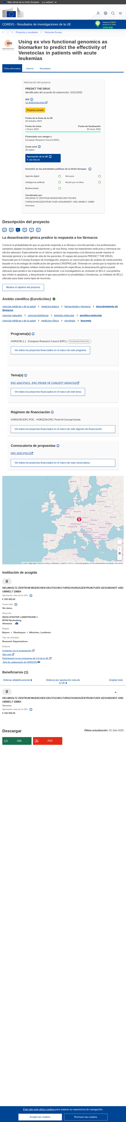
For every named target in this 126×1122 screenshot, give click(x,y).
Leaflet (25, 563)
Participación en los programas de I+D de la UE (41, 658)
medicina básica (50, 306)
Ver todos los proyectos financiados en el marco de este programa (50, 350)
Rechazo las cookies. (86, 1117)
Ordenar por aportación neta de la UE (63, 681)
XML (19, 741)
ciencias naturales (12, 315)
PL (38, 230)
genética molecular (91, 315)
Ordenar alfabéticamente (17, 680)
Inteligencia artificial (34, 182)
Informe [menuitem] (30, 68)
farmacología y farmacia (78, 306)
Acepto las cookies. (40, 1117)
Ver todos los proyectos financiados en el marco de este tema (48, 391)
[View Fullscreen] (119, 541)
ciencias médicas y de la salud (19, 306)
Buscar (113, 13)
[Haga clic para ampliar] (115, 692)
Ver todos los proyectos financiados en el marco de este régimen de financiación (58, 429)
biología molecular (64, 315)
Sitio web (23, 654)
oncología (69, 320)
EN (11, 230)
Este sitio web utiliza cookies (39, 1109)
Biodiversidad (31, 188)
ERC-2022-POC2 (22, 453)
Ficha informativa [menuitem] (12, 68)
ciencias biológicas (38, 315)
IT (31, 230)
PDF (50, 741)
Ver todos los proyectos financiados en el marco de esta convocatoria (52, 462)
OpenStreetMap (44, 563)
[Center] (119, 553)
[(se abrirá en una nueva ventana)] (13, 12)
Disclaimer (119, 563)
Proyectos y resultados (27, 32)
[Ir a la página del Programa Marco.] (8, 44)
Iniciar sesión (98, 13)
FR (25, 230)
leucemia (86, 320)
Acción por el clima (74, 182)
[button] (105, 13)
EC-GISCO (69, 563)
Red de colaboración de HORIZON (36, 662)
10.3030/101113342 (35, 102)
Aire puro (69, 176)
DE (4, 230)
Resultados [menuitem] (45, 68)
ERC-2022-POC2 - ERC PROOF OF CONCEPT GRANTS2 (44, 383)
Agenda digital (32, 176)
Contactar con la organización (33, 650)
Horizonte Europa (53, 32)
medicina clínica (50, 320)
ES (18, 230)
